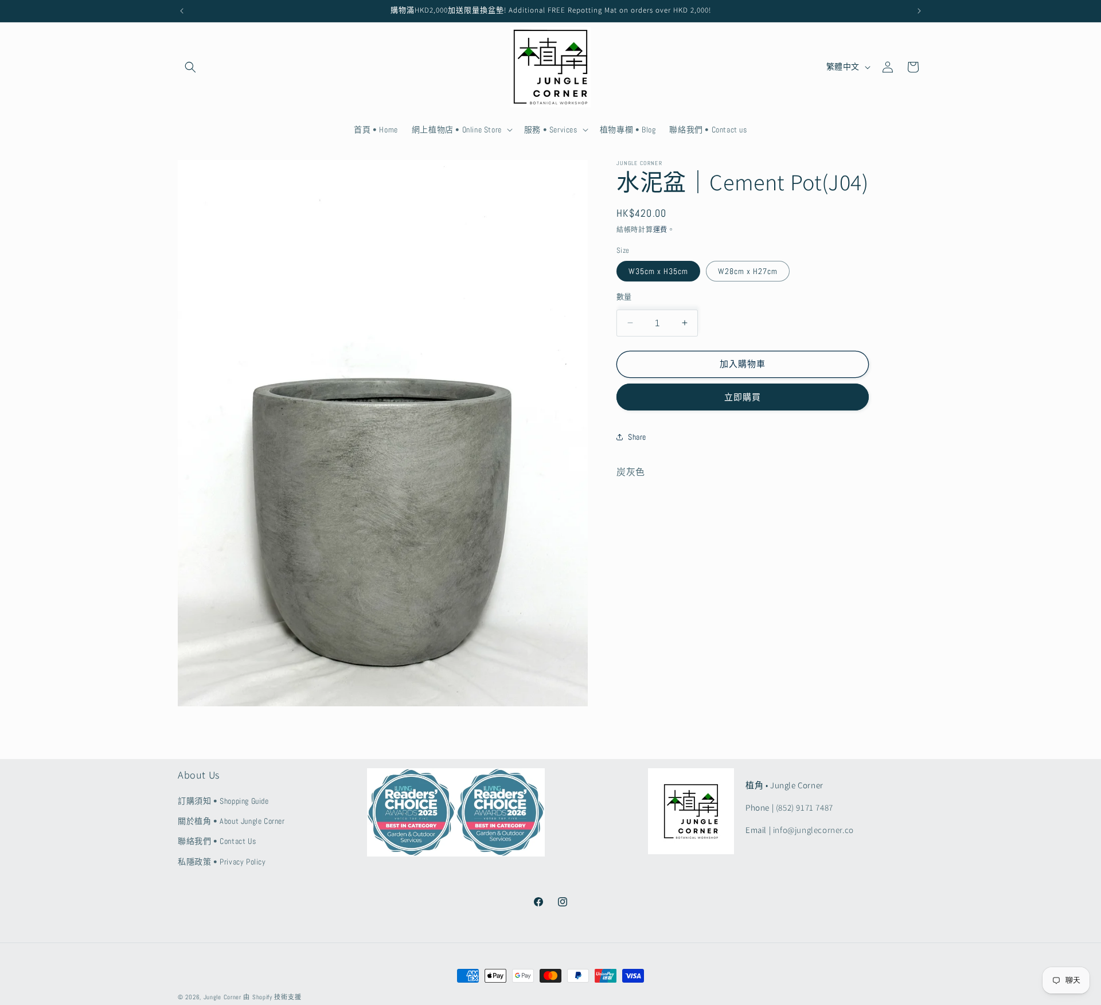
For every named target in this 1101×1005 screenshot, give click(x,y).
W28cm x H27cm (748, 271)
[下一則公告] (919, 11)
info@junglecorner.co (813, 830)
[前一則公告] (181, 11)
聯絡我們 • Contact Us (217, 841)
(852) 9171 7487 (804, 808)
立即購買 (742, 396)
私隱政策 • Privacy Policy (222, 862)
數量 (624, 297)
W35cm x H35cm (658, 271)
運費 (660, 229)
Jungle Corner (222, 997)
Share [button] (637, 436)
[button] (190, 67)
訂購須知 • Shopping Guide (223, 801)
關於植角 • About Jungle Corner (231, 821)
